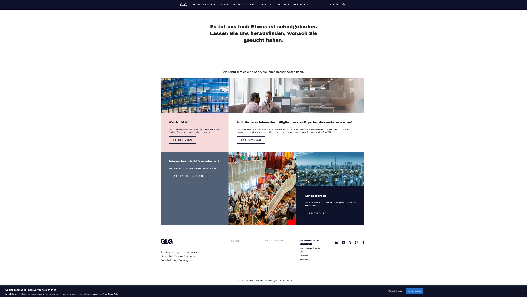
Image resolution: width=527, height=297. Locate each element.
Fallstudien (303, 256)
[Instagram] (356, 242)
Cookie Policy (286, 280)
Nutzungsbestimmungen (266, 280)
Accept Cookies (414, 291)
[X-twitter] (350, 242)
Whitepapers (304, 259)
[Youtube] (343, 242)
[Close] (523, 291)
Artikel (301, 252)
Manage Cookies (395, 291)
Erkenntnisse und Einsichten (309, 248)
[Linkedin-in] (336, 242)
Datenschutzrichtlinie (244, 280)
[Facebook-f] (363, 242)
